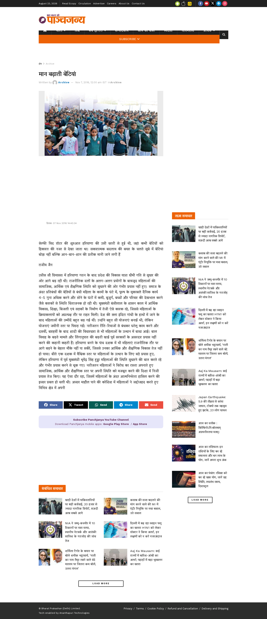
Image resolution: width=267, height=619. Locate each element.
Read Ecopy (69, 3)
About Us (124, 3)
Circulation (84, 3)
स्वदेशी (168, 30)
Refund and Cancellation (183, 608)
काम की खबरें (146, 30)
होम (40, 63)
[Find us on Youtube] (206, 3)
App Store (140, 424)
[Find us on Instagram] (224, 3)
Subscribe (127, 39)
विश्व (77, 30)
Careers (111, 3)
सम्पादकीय (122, 30)
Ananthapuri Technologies (74, 613)
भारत (59, 30)
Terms (140, 608)
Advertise (99, 3)
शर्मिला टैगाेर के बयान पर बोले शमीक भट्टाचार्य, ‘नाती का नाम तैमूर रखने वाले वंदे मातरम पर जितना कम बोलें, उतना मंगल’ (80, 559)
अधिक (207, 30)
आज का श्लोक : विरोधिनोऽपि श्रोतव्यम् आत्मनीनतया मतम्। (209, 427)
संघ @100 (96, 30)
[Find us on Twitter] (212, 3)
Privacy (128, 608)
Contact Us (138, 3)
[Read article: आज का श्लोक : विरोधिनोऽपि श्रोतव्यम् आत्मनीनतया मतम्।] (183, 429)
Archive (50, 63)
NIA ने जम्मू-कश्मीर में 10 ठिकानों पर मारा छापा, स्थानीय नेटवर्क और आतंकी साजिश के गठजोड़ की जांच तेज (80, 532)
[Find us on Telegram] (218, 3)
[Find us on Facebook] (200, 3)
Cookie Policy (155, 608)
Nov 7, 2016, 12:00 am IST (91, 82)
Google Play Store (116, 424)
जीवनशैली (188, 30)
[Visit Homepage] (62, 19)
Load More (100, 583)
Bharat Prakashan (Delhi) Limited (60, 608)
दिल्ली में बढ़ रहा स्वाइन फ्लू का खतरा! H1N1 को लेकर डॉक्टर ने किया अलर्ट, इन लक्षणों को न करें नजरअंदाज (213, 318)
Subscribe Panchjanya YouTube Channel (101, 419)
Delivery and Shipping (215, 608)
